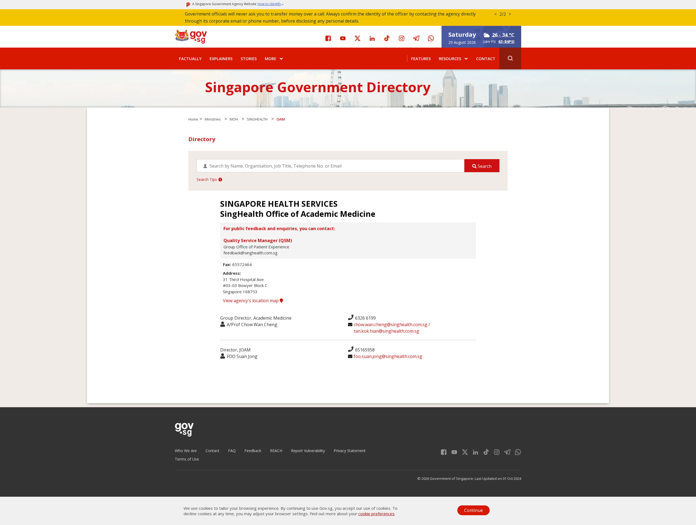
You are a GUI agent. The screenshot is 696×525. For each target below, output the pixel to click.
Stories (249, 58)
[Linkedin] (372, 38)
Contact (485, 58)
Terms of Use (187, 459)
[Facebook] (328, 38)
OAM (280, 119)
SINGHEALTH (257, 119)
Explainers (221, 58)
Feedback (252, 450)
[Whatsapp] (431, 38)
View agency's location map (251, 301)
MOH (234, 119)
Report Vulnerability (308, 450)
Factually (190, 58)
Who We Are (186, 450)
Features (421, 58)
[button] (270, 5)
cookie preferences (376, 513)
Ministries (213, 119)
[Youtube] (342, 38)
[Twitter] (357, 38)
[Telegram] (416, 38)
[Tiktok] (387, 38)
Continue (473, 510)
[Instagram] (401, 38)
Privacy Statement (350, 450)
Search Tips (207, 179)
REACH (276, 450)
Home (193, 119)
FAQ (232, 450)
